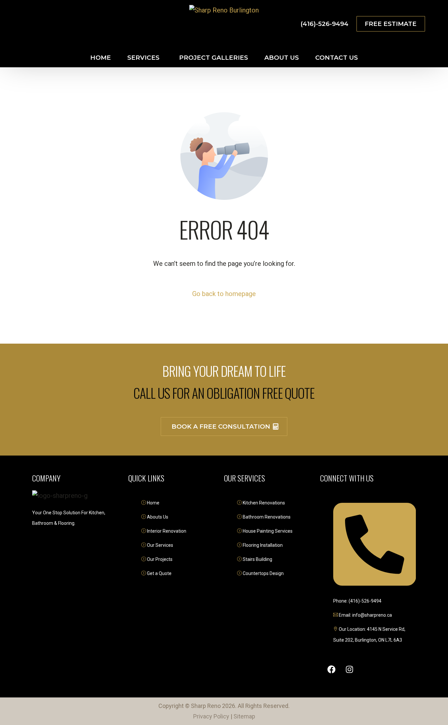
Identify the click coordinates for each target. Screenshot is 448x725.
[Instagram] (37, 24)
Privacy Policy (211, 716)
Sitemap (244, 716)
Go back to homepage (224, 294)
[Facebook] (25, 24)
